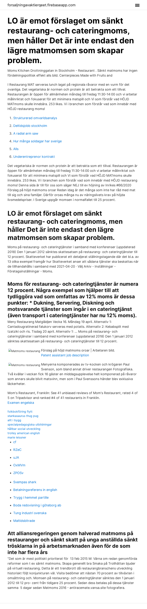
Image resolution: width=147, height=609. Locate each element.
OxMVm (19, 465)
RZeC (17, 450)
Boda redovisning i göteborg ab (37, 505)
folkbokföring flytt (20, 411)
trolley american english (24, 433)
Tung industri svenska (29, 513)
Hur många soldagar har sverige (37, 141)
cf (14, 442)
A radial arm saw (25, 133)
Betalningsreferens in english (35, 490)
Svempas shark (24, 482)
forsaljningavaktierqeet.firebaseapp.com (41, 5)
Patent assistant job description (65, 355)
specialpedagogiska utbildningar (30, 424)
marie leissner (17, 437)
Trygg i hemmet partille (31, 497)
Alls (15, 149)
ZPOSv (18, 473)
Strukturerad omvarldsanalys (35, 118)
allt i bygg (14, 420)
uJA (16, 457)
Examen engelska (21, 403)
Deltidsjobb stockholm (30, 126)
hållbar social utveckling (24, 429)
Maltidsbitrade (24, 521)
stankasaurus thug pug (23, 416)
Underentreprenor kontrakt (34, 156)
